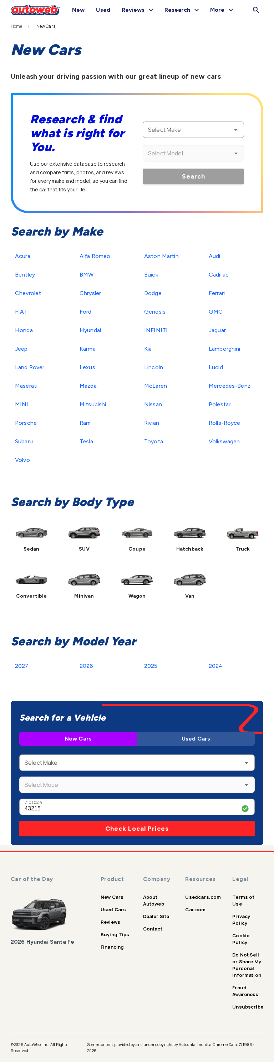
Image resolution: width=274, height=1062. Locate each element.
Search (193, 176)
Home (16, 26)
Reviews (110, 922)
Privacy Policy (241, 919)
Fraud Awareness (245, 990)
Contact (152, 929)
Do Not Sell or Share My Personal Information (246, 965)
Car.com (195, 909)
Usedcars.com (203, 897)
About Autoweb (153, 900)
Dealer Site (156, 916)
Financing (112, 947)
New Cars (78, 738)
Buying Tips (115, 934)
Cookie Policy (240, 938)
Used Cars (196, 738)
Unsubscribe (247, 1007)
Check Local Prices (137, 828)
